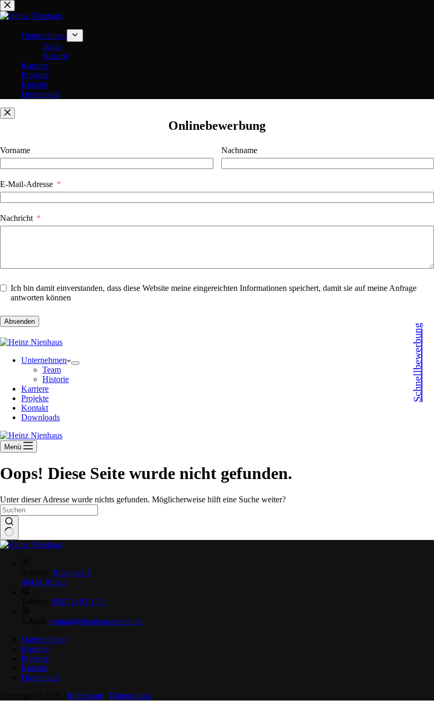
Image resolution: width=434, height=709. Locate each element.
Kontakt (34, 407)
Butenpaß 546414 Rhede (56, 577)
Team (51, 369)
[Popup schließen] (7, 113)
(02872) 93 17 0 (78, 601)
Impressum (85, 695)
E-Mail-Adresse (26, 184)
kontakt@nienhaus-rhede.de (95, 621)
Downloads (40, 417)
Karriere (35, 388)
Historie (55, 379)
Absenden (19, 321)
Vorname (15, 150)
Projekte (35, 398)
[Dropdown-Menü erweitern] (75, 363)
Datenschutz (130, 695)
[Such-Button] (9, 528)
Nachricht (16, 218)
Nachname (239, 150)
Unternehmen (44, 360)
